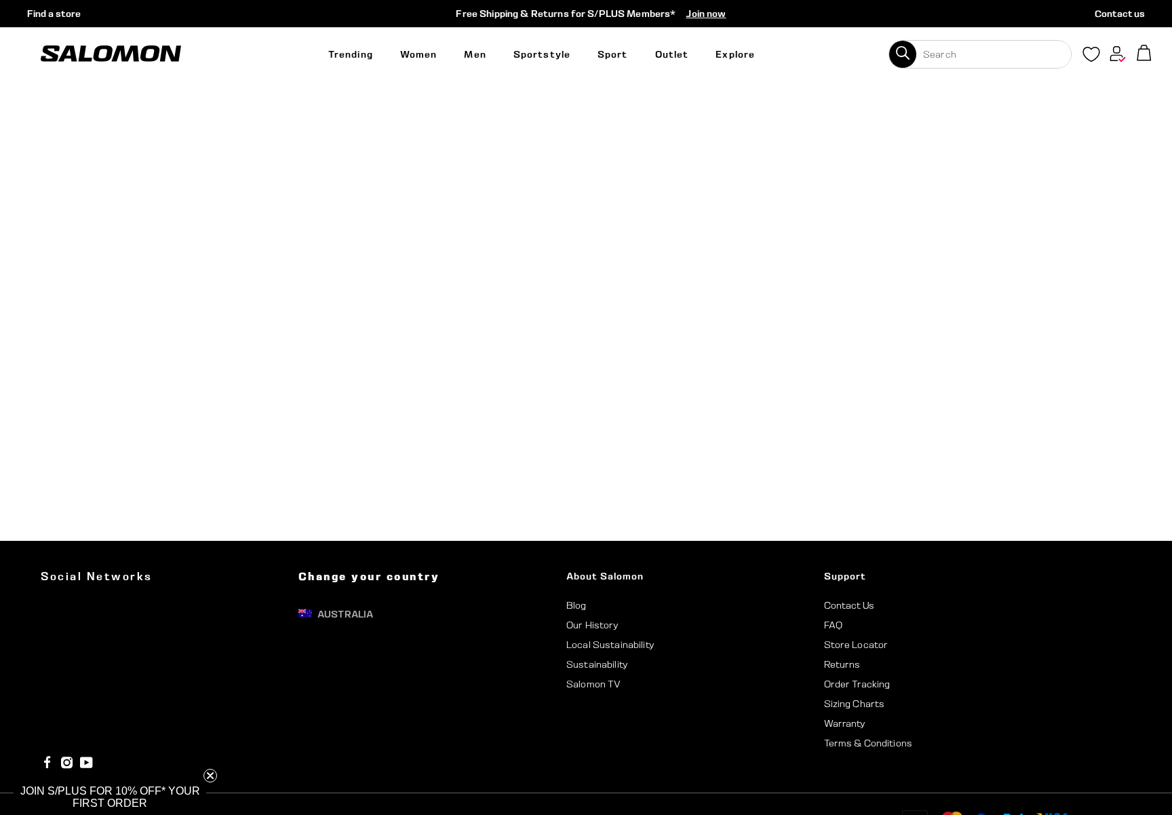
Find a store (54, 13)
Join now (706, 13)
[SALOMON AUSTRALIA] (111, 53)
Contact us (1120, 13)
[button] (110, 797)
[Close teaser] (210, 775)
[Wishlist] (1091, 57)
